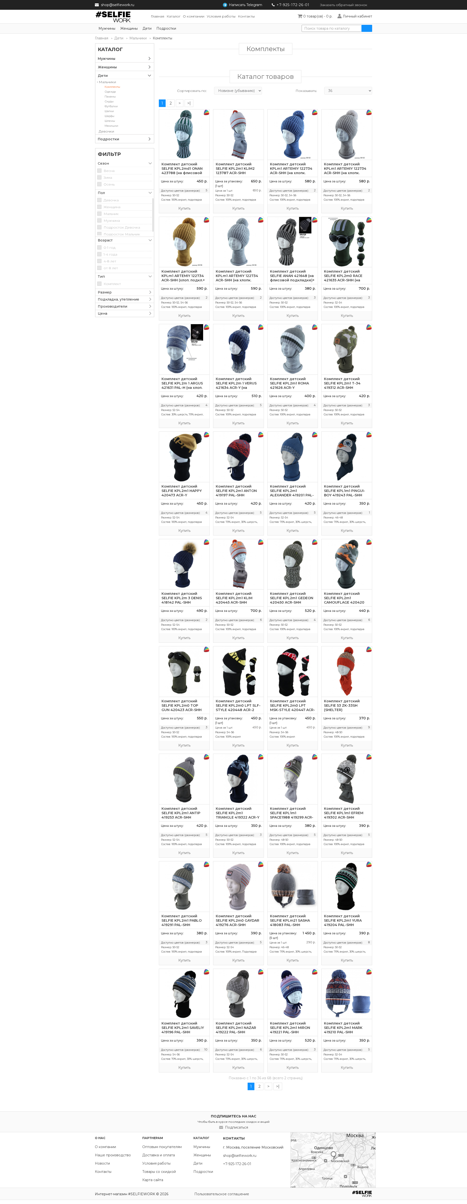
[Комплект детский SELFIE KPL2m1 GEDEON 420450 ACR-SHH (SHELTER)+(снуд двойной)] (293, 564)
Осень (109, 184)
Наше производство (113, 1155)
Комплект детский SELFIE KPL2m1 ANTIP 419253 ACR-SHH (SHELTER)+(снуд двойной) (181, 817)
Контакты (103, 1171)
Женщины (129, 28)
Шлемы (110, 121)
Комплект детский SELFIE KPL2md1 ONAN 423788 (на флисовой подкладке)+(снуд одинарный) (182, 173)
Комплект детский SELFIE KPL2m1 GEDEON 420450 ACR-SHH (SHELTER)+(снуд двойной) (291, 602)
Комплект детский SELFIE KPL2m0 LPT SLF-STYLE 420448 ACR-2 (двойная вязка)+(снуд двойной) (238, 710)
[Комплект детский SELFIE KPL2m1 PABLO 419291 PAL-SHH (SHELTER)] (184, 886)
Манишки (111, 125)
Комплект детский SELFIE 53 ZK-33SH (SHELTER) (342, 705)
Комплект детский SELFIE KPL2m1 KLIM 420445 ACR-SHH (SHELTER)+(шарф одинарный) (234, 602)
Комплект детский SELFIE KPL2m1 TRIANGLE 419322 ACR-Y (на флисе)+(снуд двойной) (237, 817)
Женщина (112, 207)
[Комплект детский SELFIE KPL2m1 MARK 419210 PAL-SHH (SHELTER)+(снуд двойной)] (347, 994)
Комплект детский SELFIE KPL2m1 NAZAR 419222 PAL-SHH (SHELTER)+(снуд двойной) (236, 1032)
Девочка (111, 200)
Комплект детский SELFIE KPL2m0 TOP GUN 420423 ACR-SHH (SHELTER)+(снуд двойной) (182, 710)
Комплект (112, 284)
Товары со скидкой (159, 1171)
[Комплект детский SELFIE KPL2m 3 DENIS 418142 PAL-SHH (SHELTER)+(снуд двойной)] (184, 564)
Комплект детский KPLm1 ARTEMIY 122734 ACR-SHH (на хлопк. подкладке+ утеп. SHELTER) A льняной (345, 173)
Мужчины (107, 28)
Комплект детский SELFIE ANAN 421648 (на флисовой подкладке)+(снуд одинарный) (292, 278)
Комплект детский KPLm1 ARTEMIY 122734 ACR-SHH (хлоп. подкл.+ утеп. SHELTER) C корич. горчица (184, 280)
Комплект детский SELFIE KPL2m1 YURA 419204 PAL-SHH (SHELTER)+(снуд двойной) (343, 925)
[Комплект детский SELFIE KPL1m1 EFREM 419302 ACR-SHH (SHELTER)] (347, 779)
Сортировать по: (192, 91)
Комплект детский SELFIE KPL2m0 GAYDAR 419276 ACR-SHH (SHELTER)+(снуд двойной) (237, 925)
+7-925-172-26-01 (293, 5)
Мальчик (111, 214)
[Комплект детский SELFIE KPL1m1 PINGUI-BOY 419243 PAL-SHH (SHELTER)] (347, 457)
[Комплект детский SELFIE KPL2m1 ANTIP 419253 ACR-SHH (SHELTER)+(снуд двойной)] (184, 779)
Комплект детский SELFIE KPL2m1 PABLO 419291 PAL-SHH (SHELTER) (182, 922)
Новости (102, 1163)
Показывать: (306, 91)
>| (189, 103)
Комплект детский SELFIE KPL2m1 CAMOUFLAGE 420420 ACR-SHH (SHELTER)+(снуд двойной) (344, 602)
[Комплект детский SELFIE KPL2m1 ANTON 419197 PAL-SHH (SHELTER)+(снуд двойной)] (238, 457)
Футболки (111, 106)
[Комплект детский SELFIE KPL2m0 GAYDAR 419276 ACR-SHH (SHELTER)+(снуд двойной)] (238, 886)
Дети (147, 28)
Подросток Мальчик (122, 234)
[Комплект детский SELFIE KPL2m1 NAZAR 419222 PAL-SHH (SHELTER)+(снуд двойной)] (238, 994)
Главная (101, 38)
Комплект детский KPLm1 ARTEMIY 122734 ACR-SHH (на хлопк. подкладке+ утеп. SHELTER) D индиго (291, 173)
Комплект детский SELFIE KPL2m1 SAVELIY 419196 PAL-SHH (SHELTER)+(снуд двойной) (183, 1032)
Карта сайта (152, 1180)
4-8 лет (110, 261)
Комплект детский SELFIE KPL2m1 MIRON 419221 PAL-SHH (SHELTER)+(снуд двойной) (290, 1032)
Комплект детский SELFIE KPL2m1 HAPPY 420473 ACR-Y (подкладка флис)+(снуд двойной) (182, 495)
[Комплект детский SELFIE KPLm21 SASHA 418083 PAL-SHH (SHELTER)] (293, 886)
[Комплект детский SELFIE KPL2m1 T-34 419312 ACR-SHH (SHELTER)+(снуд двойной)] (347, 349)
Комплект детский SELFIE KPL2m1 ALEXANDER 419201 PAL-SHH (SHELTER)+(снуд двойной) (292, 495)
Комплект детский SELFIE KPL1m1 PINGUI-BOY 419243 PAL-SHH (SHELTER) (344, 493)
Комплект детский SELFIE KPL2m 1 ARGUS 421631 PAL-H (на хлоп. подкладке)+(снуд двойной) (182, 388)
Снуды (109, 101)
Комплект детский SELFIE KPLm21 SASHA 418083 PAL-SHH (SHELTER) (290, 922)
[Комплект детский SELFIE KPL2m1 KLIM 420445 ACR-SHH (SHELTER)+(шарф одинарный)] (238, 564)
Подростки (166, 28)
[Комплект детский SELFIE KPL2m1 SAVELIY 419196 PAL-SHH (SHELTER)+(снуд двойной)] (184, 994)
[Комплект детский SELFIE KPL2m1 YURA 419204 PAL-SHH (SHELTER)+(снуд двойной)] (347, 886)
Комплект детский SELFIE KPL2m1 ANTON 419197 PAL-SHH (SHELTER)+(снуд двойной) (236, 495)
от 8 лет (111, 268)
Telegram (245, 5)
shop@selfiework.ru (117, 5)
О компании (105, 1147)
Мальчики (138, 38)
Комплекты (112, 87)
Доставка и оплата (158, 1155)
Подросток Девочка (122, 227)
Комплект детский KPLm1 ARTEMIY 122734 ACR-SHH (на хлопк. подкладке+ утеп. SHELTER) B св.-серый (237, 280)
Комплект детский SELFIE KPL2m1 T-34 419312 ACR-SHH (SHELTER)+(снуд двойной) (342, 388)
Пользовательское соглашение (221, 1194)
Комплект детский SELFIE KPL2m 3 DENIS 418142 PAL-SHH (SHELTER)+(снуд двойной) (182, 602)
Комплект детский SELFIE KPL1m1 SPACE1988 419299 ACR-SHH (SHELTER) (291, 815)
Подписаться (236, 1127)
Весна (109, 171)
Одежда (110, 91)
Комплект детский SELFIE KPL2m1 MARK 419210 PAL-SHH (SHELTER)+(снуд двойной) (343, 1032)
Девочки (106, 131)
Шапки (109, 111)
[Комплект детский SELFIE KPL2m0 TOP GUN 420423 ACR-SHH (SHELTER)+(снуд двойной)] (184, 671)
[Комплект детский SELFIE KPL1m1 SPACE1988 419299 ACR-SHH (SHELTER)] (293, 779)
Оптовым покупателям (162, 1147)
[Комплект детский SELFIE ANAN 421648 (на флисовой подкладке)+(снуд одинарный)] (293, 242)
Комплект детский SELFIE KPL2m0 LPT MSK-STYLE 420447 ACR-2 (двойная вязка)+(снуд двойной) (292, 710)
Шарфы (109, 116)
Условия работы (156, 1163)
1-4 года (110, 254)
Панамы (110, 96)
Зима (108, 177)
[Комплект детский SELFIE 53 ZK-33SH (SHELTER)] (347, 671)
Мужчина (112, 220)
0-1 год (110, 247)
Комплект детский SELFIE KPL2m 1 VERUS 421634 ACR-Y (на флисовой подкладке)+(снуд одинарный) (238, 388)
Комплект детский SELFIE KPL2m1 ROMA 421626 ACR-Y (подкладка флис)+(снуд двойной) (289, 388)
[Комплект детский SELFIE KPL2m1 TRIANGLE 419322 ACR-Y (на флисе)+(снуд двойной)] (238, 779)
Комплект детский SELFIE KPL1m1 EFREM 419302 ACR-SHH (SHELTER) (343, 815)
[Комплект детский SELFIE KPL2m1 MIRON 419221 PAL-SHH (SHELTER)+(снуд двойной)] (293, 994)
